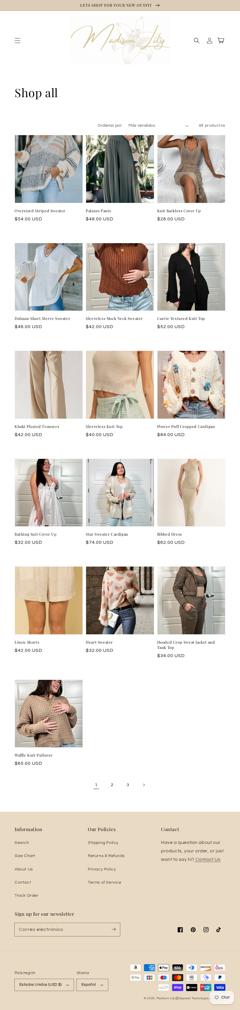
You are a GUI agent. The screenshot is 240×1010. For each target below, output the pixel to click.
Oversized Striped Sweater (40, 210)
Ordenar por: (110, 125)
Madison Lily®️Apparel (174, 998)
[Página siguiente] (143, 785)
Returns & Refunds (106, 856)
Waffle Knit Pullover (34, 755)
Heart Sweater (99, 642)
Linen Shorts (27, 642)
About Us (24, 869)
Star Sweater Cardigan (107, 534)
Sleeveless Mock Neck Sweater (114, 318)
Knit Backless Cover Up (179, 210)
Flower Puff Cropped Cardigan (186, 426)
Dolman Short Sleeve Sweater (42, 318)
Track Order (27, 896)
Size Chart (25, 856)
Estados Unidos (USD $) (40, 985)
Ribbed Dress (169, 534)
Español (88, 985)
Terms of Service (104, 882)
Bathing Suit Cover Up (36, 534)
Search (22, 843)
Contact (23, 882)
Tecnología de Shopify (208, 998)
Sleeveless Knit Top (104, 426)
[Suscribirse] (113, 929)
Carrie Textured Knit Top (181, 318)
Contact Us (207, 859)
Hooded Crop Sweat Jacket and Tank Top (186, 645)
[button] (17, 40)
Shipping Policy (103, 843)
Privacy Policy (102, 869)
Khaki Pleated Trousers (37, 426)
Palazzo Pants (98, 210)
